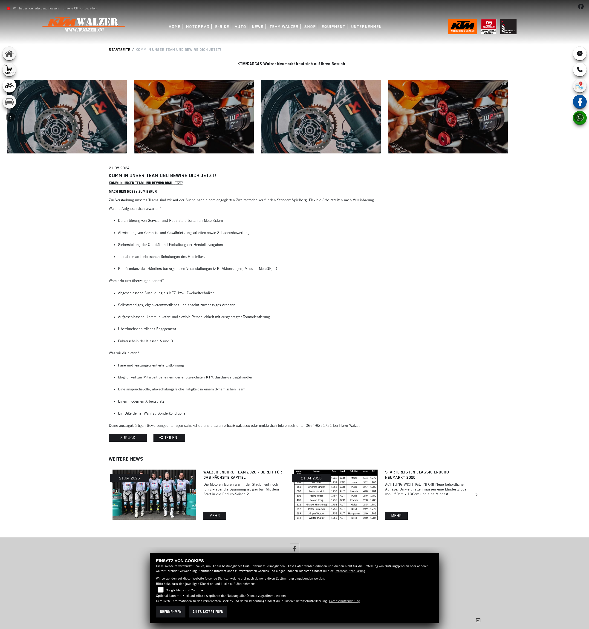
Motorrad (198, 26)
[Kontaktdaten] (580, 69)
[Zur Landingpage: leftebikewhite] (9, 85)
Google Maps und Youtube (184, 590)
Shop (310, 26)
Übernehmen (171, 611)
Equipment (334, 26)
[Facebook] (580, 102)
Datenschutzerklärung (350, 571)
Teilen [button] (171, 437)
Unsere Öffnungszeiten (80, 8)
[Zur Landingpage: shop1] (9, 69)
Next (578, 117)
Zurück (127, 437)
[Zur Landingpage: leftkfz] (9, 102)
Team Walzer (284, 26)
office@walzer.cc (237, 425)
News (258, 26)
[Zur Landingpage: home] (9, 53)
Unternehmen (366, 26)
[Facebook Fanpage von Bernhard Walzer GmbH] (582, 7)
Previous (10, 117)
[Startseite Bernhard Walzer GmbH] (85, 24)
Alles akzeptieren (208, 611)
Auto (240, 26)
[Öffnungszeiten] (580, 53)
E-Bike (222, 26)
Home (175, 26)
